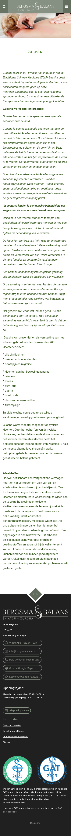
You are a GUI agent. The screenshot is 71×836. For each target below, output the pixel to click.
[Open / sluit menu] (67, 6)
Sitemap (7, 742)
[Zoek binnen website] (4, 6)
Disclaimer (35, 823)
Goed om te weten (12, 725)
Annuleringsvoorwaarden (15, 736)
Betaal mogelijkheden (14, 731)
